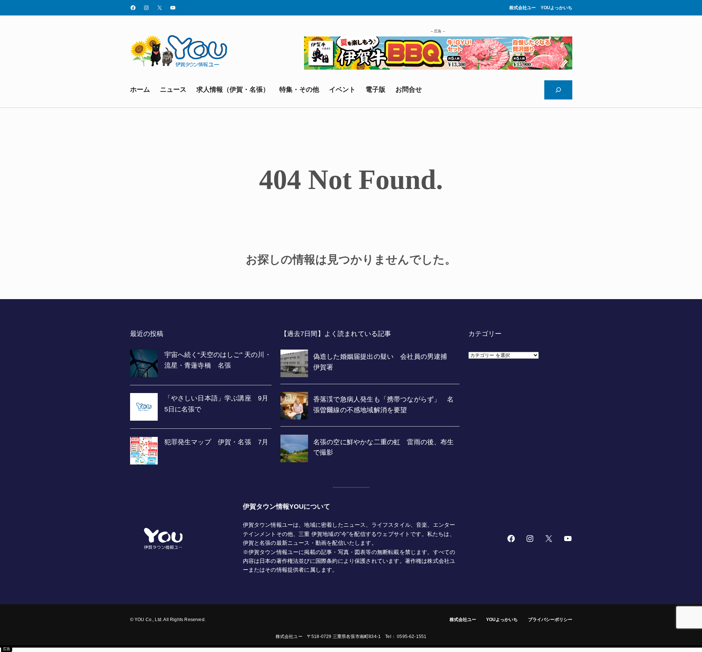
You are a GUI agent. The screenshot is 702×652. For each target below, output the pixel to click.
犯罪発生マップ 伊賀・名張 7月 (216, 442)
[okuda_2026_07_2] (438, 67)
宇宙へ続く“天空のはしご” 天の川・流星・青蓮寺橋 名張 (217, 360)
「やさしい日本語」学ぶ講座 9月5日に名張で (216, 404)
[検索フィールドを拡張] (558, 89)
